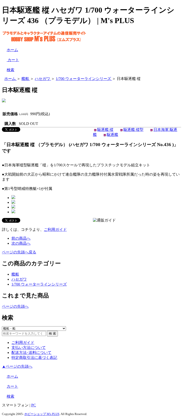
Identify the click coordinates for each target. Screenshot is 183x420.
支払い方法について (28, 348)
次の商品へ (20, 243)
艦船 (15, 274)
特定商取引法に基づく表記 (34, 358)
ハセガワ (19, 279)
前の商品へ (20, 238)
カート (13, 60)
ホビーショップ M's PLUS (41, 414)
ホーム (12, 50)
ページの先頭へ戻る (19, 252)
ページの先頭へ (15, 306)
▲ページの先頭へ (17, 366)
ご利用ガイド (55, 229)
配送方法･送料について (31, 353)
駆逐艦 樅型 (133, 130)
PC (33, 405)
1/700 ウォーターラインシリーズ (39, 284)
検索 (10, 70)
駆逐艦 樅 (105, 130)
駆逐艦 (112, 135)
